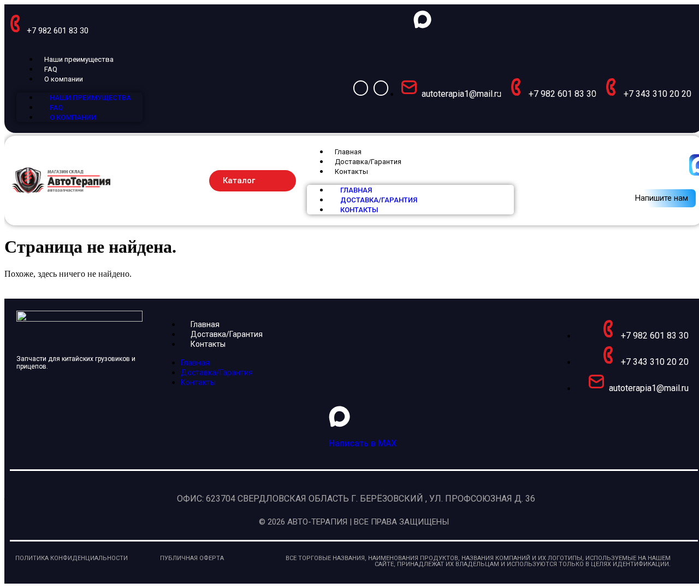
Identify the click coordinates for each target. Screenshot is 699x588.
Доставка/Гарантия (368, 162)
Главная (348, 152)
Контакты (351, 171)
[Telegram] (381, 87)
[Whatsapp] (360, 87)
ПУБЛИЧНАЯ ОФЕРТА (192, 558)
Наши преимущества (79, 59)
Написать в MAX (362, 443)
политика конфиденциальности (71, 558)
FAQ (50, 69)
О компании (63, 79)
